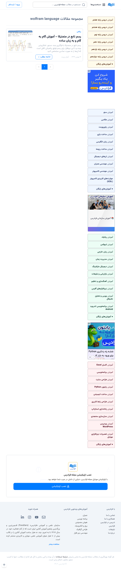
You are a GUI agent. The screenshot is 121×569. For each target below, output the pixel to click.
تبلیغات (112, 529)
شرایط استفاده (62, 557)
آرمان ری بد (65, 57)
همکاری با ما (109, 519)
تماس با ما (110, 515)
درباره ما (111, 533)
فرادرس (112, 526)
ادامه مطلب (45, 57)
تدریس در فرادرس (107, 522)
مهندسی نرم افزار (80, 533)
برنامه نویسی (82, 519)
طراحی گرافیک (81, 529)
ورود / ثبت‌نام (14, 4)
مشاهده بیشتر (54, 544)
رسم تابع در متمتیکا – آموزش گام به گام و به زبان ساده (60, 38)
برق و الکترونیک (81, 526)
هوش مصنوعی (81, 522)
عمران (85, 515)
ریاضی (79, 31)
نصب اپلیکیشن (59, 486)
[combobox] (58, 5)
